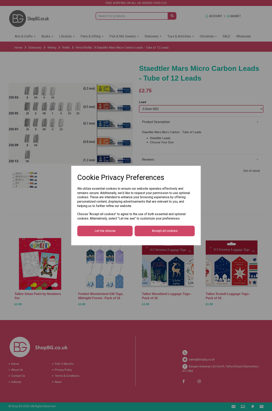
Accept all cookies (165, 231)
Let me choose (105, 231)
